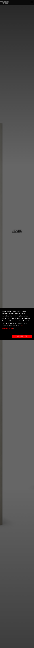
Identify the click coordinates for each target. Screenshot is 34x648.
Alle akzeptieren (22, 336)
